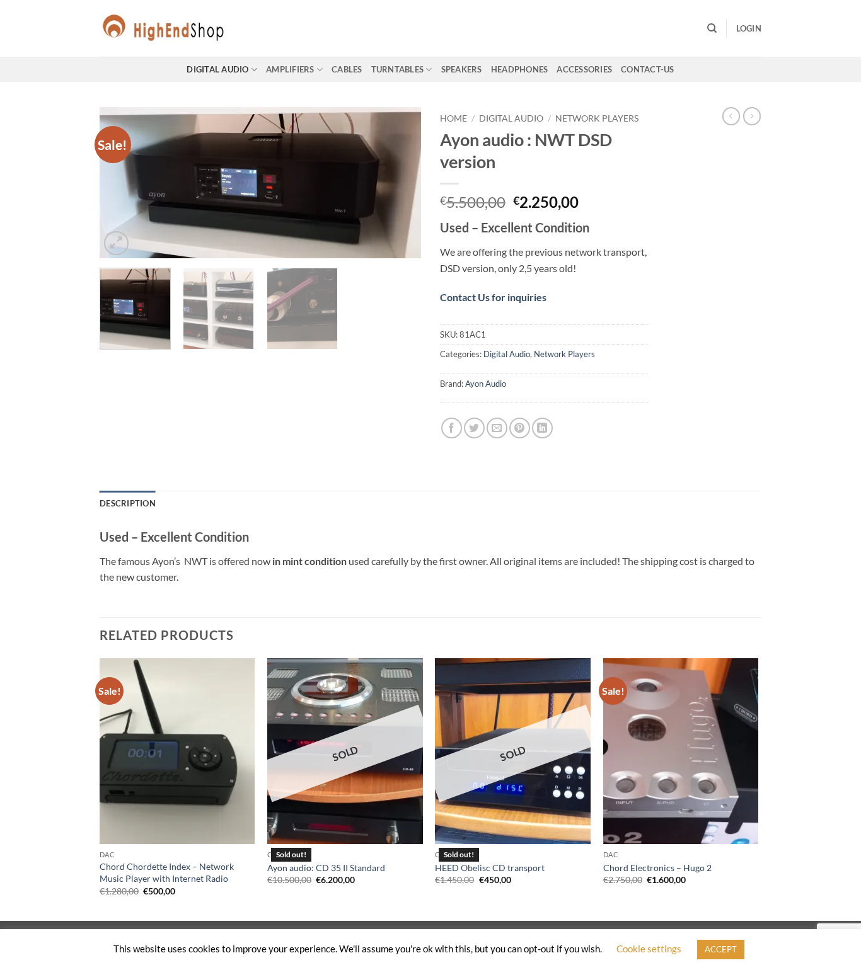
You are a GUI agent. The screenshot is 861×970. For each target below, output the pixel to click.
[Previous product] (752, 116)
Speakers (461, 69)
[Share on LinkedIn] (542, 428)
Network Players (597, 118)
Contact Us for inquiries (493, 297)
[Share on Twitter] (474, 428)
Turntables (397, 69)
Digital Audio (217, 69)
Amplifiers (290, 69)
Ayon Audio (485, 384)
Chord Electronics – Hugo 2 (657, 867)
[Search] (712, 28)
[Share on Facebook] (451, 428)
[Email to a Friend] (497, 428)
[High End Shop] (163, 28)
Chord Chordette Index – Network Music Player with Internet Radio (167, 872)
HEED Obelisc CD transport (490, 867)
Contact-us (647, 69)
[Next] (399, 183)
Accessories (584, 69)
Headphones (519, 69)
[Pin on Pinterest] (519, 428)
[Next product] (731, 116)
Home (453, 118)
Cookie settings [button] (648, 948)
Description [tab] (128, 503)
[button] (748, 28)
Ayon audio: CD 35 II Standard (326, 867)
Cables (347, 69)
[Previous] (121, 183)
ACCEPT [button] (721, 949)
